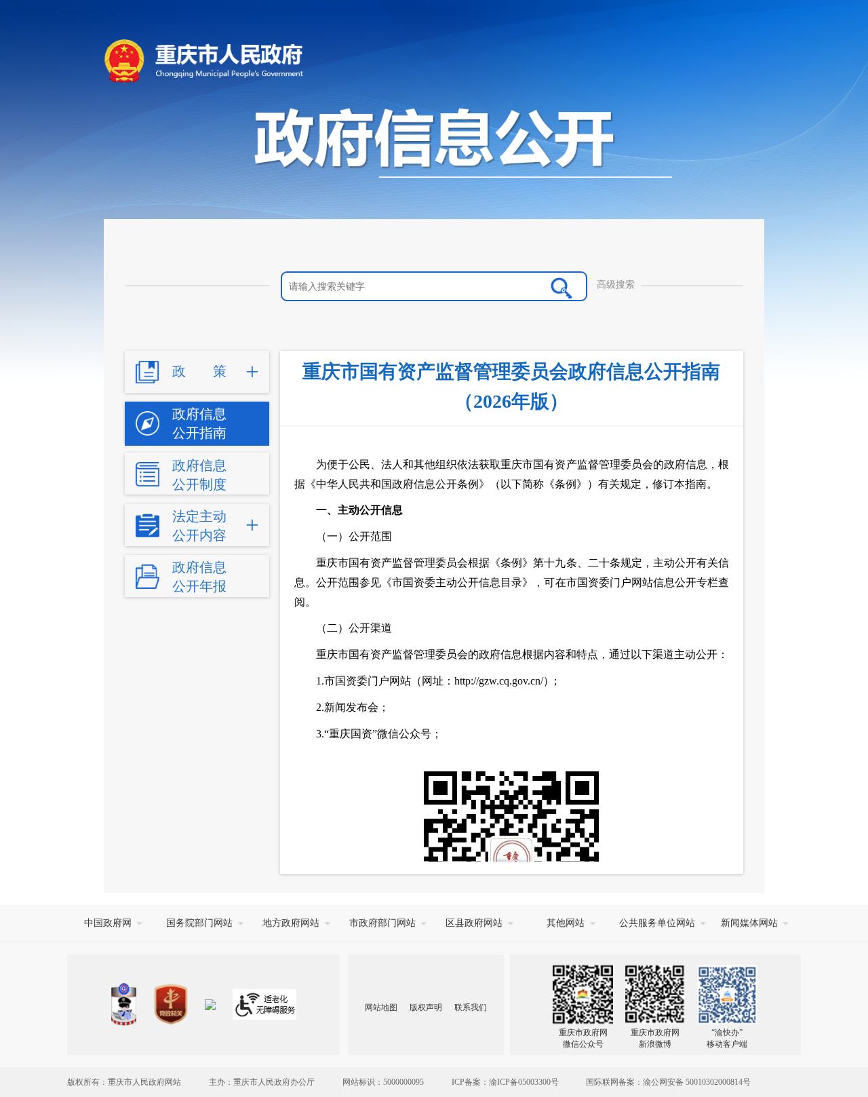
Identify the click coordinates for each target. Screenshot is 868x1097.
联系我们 (470, 1007)
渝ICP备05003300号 (524, 1082)
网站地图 (381, 1007)
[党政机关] (170, 1004)
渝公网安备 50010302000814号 (697, 1082)
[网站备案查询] (123, 1004)
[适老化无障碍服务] (264, 1004)
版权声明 (426, 1007)
